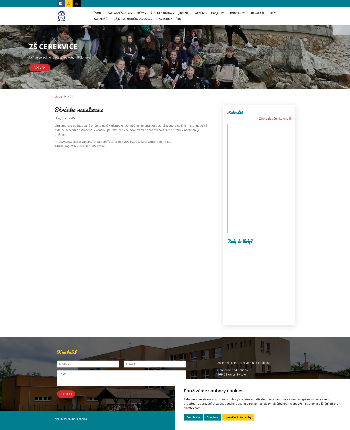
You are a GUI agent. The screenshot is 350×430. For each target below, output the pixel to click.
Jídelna (183, 13)
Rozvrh (39, 68)
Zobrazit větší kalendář (275, 118)
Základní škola (119, 13)
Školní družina (161, 13)
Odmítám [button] (212, 417)
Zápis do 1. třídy (169, 19)
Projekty (217, 13)
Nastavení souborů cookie (71, 418)
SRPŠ (273, 13)
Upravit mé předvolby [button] (238, 417)
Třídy (140, 13)
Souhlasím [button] (193, 417)
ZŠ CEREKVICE (53, 46)
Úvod (97, 13)
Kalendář (100, 19)
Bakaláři (257, 13)
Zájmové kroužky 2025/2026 (133, 19)
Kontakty (237, 13)
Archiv (200, 13)
